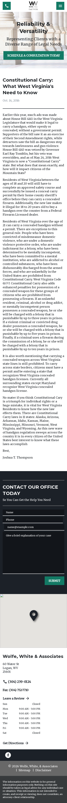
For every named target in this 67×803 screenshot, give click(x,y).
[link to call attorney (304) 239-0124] (7, 6)
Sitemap (24, 770)
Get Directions (13, 743)
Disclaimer (43, 770)
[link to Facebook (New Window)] (8, 755)
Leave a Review (13, 698)
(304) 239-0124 (19, 682)
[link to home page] (33, 5)
